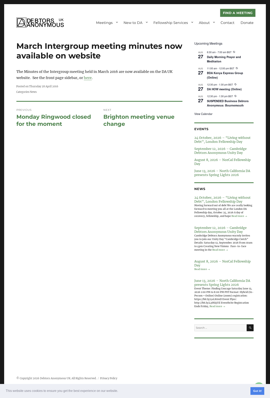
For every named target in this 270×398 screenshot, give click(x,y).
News (33, 92)
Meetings (104, 23)
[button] (119, 391)
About (204, 23)
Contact (227, 23)
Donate (247, 23)
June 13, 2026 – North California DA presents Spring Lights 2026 (222, 173)
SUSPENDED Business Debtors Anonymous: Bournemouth (228, 103)
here (88, 78)
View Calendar (203, 114)
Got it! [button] (257, 390)
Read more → (239, 216)
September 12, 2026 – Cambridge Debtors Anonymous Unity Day (220, 151)
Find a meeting (238, 13)
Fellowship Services (170, 23)
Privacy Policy (108, 378)
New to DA (133, 23)
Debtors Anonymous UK (55, 378)
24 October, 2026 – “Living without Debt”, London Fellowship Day (222, 140)
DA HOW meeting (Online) (224, 89)
